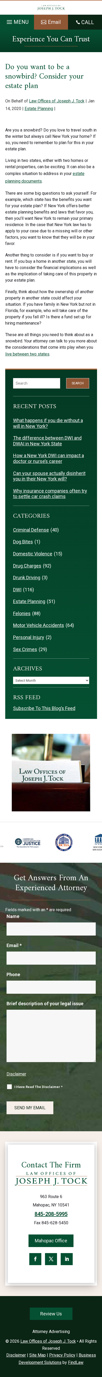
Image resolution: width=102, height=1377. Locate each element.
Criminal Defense (31, 530)
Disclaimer (16, 1074)
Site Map (37, 1355)
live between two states (27, 354)
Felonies (22, 613)
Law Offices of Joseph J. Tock (56, 101)
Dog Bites (23, 541)
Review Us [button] (51, 1313)
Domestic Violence (32, 553)
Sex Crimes (25, 649)
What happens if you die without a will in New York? (48, 423)
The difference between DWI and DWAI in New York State (47, 440)
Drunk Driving (26, 577)
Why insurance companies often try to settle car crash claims (50, 493)
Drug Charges (27, 566)
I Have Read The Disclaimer (38, 1087)
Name (13, 916)
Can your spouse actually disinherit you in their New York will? (49, 476)
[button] (17, 21)
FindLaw (75, 1362)
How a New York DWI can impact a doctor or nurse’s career (48, 458)
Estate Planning (39, 108)
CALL (87, 22)
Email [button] (54, 22)
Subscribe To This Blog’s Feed (44, 708)
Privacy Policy (62, 1355)
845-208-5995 (51, 1214)
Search (78, 383)
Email (14, 945)
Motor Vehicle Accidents (38, 625)
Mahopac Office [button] (51, 1240)
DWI (17, 589)
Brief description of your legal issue (45, 1003)
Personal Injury (28, 637)
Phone (13, 974)
